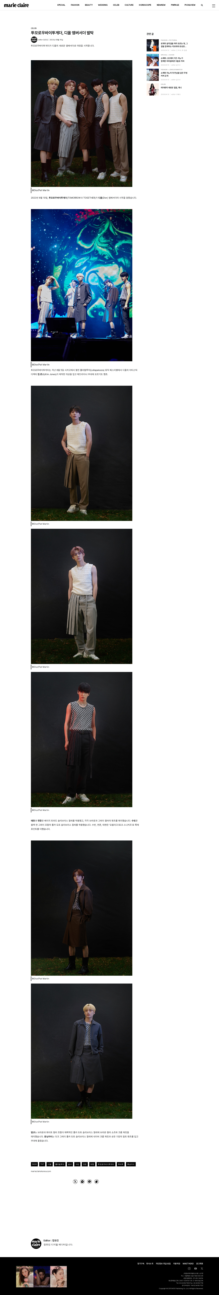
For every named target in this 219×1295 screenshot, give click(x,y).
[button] (202, 5)
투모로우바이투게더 (106, 1164)
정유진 (45, 40)
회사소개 (149, 1263)
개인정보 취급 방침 (163, 1263)
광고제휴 (199, 1263)
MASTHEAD (188, 1263)
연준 (85, 1164)
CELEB (33, 28)
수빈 (77, 1164)
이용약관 (176, 1263)
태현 (92, 1164)
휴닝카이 (130, 1164)
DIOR (34, 1164)
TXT (42, 1164)
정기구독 (140, 1263)
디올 (49, 1164)
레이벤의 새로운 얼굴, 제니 (171, 87)
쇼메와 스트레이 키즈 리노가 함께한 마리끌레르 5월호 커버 (172, 59)
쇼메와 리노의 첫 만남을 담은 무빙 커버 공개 (174, 74)
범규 (70, 1164)
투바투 (120, 1164)
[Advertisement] (86, 1208)
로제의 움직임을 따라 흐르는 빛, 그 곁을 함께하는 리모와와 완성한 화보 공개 (174, 45)
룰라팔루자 (59, 1164)
